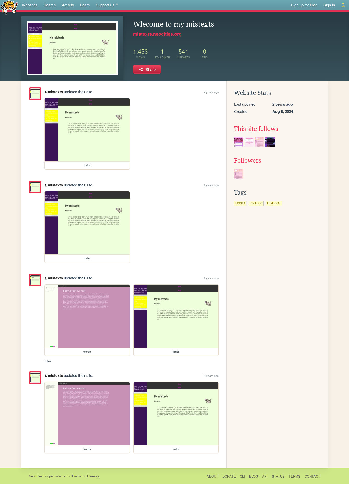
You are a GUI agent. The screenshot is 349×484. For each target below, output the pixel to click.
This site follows (256, 128)
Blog (253, 476)
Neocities (36, 476)
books (240, 203)
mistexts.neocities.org (157, 34)
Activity (68, 4)
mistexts (55, 91)
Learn (85, 4)
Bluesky (93, 476)
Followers (247, 160)
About (212, 476)
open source (56, 476)
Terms (294, 476)
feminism (274, 203)
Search (50, 4)
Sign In (329, 4)
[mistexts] (35, 93)
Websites (30, 4)
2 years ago (211, 92)
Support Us (105, 4)
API (265, 476)
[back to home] (9, 7)
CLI (242, 476)
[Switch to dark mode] (343, 5)
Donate (229, 476)
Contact (312, 476)
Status (278, 476)
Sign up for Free (304, 4)
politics (256, 203)
